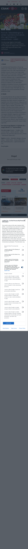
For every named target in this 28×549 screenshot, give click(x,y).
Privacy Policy (22, 328)
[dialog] (14, 274)
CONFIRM (8, 323)
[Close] (25, 220)
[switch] (22, 250)
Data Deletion (6, 328)
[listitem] (14, 246)
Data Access (14, 328)
